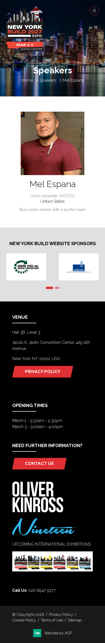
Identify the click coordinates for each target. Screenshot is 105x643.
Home (27, 80)
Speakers (48, 80)
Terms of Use (52, 620)
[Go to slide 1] (49, 288)
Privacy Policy (61, 614)
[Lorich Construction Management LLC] (79, 266)
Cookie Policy (24, 620)
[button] (94, 10)
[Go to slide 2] (57, 288)
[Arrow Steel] (26, 266)
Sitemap (75, 620)
